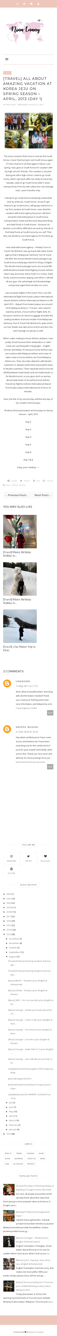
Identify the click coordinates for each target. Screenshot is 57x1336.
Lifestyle (31, 1159)
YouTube (11, 873)
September (14, 952)
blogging (18, 1164)
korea (7, 73)
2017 (8, 916)
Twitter (28, 861)
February (13, 1125)
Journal (30, 1153)
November (14, 943)
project (31, 1164)
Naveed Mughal (27, 726)
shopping (18, 1159)
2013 (8, 934)
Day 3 (28, 429)
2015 (8, 925)
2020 (8, 903)
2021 (8, 898)
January (12, 1129)
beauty (8, 1153)
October (13, 947)
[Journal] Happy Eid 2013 (19, 1078)
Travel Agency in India (26, 708)
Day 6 (28, 452)
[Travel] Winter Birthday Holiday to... (17, 553)
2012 (8, 1133)
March (12, 1120)
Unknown (23, 681)
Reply (50, 713)
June (11, 1107)
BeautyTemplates (36, 1332)
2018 (8, 911)
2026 (8, 894)
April (11, 1116)
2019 (8, 907)
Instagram (11, 861)
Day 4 (28, 437)
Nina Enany (11, 104)
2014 (8, 929)
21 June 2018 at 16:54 (27, 731)
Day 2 (28, 421)
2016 (8, 920)
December (14, 938)
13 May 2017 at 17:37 (27, 686)
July (10, 1102)
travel (22, 485)
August (12, 956)
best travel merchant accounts (30, 762)
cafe (7, 1164)
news (42, 1159)
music (41, 1153)
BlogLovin (45, 861)
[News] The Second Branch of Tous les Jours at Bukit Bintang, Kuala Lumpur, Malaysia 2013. (34, 1286)
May (11, 1111)
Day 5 (28, 444)
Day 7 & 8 (28, 459)
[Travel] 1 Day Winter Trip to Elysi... (19, 648)
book (7, 1159)
